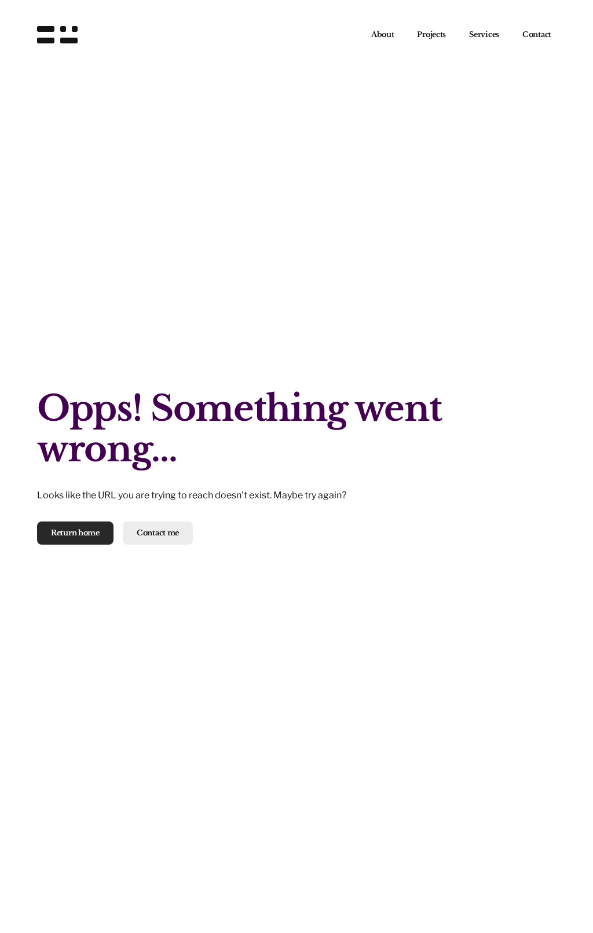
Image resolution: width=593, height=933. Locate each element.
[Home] (57, 34)
